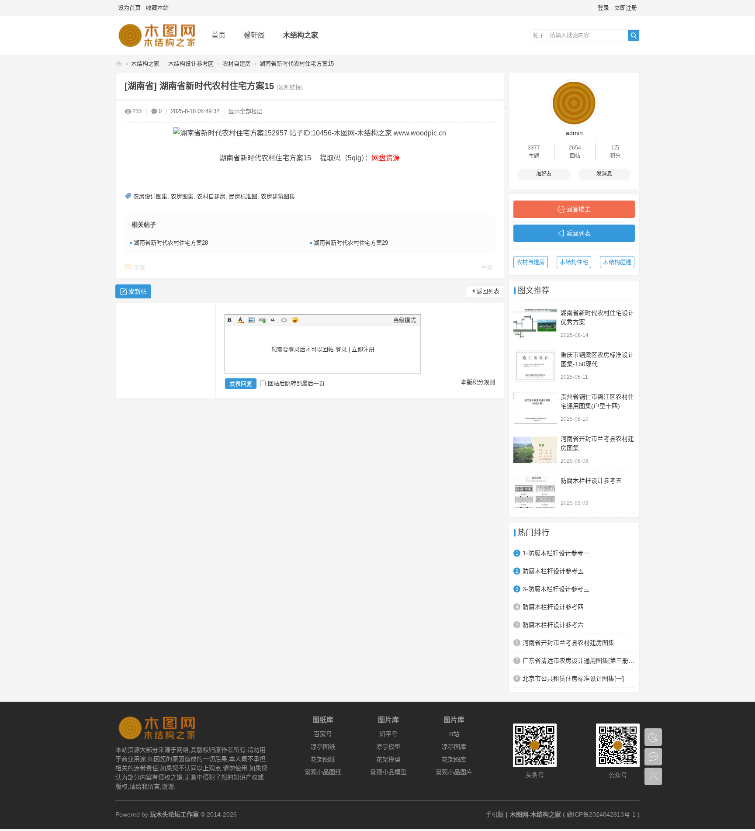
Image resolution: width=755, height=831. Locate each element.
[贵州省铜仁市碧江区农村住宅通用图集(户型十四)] (535, 407)
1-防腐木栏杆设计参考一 (556, 553)
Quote (273, 319)
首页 (218, 35)
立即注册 (625, 7)
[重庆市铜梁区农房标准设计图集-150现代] (535, 366)
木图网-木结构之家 (118, 63)
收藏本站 (157, 7)
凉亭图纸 (323, 746)
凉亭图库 (454, 746)
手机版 (494, 814)
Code (284, 319)
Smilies (295, 319)
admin (574, 132)
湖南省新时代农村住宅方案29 (351, 242)
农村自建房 (236, 63)
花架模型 (388, 759)
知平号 (388, 734)
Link (262, 319)
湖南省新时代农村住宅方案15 (297, 63)
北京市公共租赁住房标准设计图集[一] (573, 678)
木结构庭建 (617, 262)
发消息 (604, 174)
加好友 (544, 174)
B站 (454, 734)
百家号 (323, 734)
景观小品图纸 (323, 772)
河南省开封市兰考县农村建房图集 (568, 642)
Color (240, 319)
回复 (139, 267)
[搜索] (633, 35)
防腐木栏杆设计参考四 (553, 606)
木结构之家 (300, 35)
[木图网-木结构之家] (156, 48)
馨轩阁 (254, 35)
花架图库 (454, 759)
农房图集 (182, 196)
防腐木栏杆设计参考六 (553, 624)
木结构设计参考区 (191, 63)
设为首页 (129, 7)
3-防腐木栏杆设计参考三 (556, 588)
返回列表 (488, 291)
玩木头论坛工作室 (174, 814)
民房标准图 (243, 196)
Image (251, 319)
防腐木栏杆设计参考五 (591, 480)
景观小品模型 (388, 772)
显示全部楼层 (246, 111)
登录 (603, 7)
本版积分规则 (478, 382)
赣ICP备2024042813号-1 (601, 814)
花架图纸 (323, 759)
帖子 (538, 35)
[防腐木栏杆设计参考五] (535, 491)
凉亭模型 (388, 746)
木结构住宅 (574, 262)
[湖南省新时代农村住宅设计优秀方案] (535, 324)
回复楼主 (578, 209)
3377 (534, 148)
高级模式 (404, 320)
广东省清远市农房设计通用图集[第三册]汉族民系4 (579, 660)
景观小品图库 (454, 772)
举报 (486, 267)
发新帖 (137, 291)
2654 (575, 148)
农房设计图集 (150, 196)
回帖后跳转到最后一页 (296, 383)
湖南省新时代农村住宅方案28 (171, 242)
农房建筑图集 (278, 196)
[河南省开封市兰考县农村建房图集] (535, 449)
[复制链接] (290, 87)
